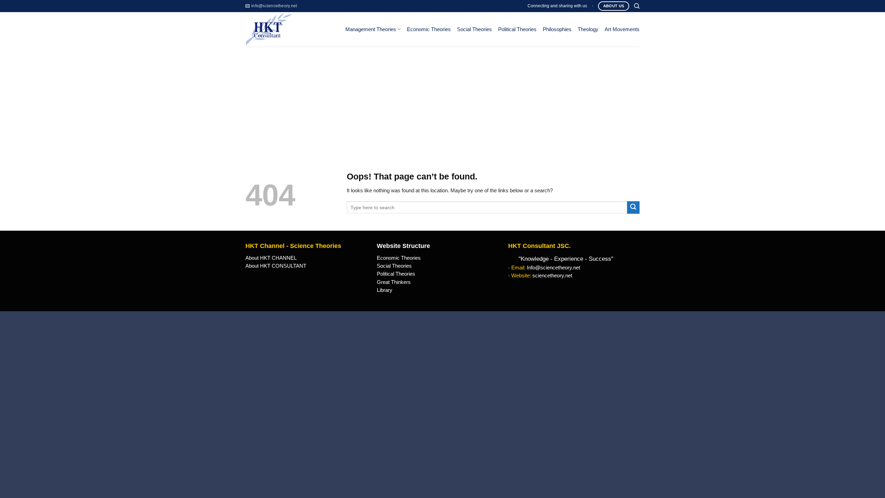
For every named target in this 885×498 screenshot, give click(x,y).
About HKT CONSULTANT (275, 266)
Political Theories (517, 29)
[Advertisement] (442, 98)
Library (384, 290)
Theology (588, 29)
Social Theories (474, 29)
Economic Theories (429, 29)
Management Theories (370, 29)
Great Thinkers (394, 282)
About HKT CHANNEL (271, 258)
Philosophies (557, 29)
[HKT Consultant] (289, 29)
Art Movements (622, 29)
